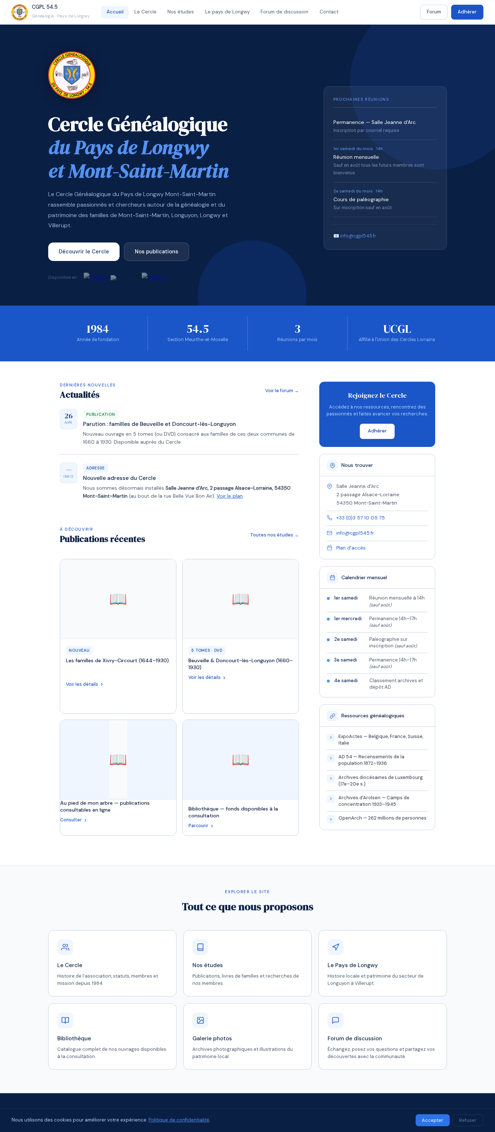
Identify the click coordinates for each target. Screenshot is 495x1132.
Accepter (432, 1120)
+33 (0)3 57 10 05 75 (360, 518)
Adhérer (467, 12)
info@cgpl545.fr (355, 533)
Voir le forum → (282, 390)
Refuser (468, 1120)
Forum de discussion (284, 12)
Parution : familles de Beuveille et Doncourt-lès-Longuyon (159, 424)
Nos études (180, 12)
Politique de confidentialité (179, 1120)
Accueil (115, 12)
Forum (434, 12)
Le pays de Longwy (227, 12)
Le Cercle (145, 12)
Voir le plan (230, 496)
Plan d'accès (351, 548)
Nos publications (156, 251)
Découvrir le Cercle (84, 251)
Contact (329, 12)
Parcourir (198, 826)
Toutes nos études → (274, 535)
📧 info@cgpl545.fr (354, 236)
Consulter (71, 820)
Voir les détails (82, 684)
